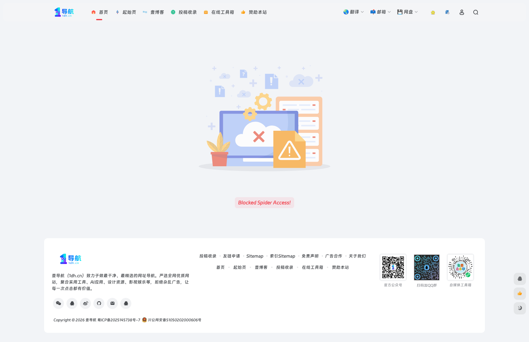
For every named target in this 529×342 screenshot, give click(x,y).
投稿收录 (207, 256)
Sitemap (254, 256)
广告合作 (333, 256)
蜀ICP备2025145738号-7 (118, 320)
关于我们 (357, 256)
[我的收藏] (433, 12)
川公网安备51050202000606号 (174, 320)
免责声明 (310, 256)
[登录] (461, 12)
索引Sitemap (282, 256)
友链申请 (231, 256)
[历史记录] (447, 12)
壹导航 (90, 320)
